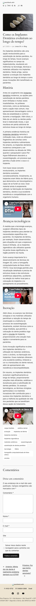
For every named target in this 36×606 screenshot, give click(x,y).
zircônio (6, 458)
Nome (6, 516)
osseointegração (26, 442)
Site (4, 536)
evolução (7, 431)
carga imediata (9, 428)
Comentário (8, 493)
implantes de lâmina (20, 431)
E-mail (6, 526)
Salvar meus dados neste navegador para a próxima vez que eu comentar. (17, 548)
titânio (17, 449)
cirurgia (12, 334)
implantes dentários (11, 134)
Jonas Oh (18, 46)
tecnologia (7, 449)
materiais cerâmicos (10, 442)
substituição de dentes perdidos (14, 445)
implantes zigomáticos (11, 438)
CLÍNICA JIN (13, 6)
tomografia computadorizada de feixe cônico (16, 453)
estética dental (22, 428)
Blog (25, 46)
